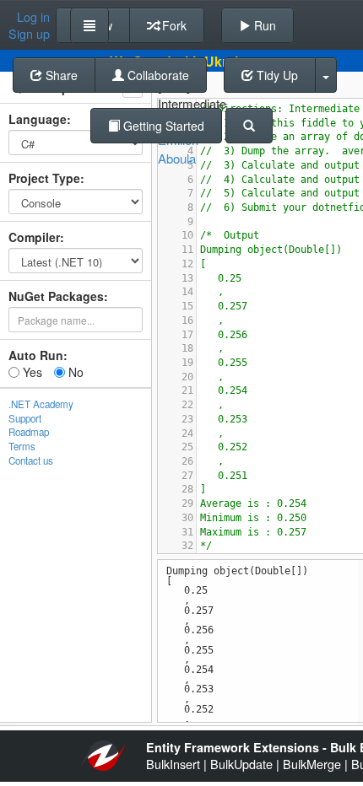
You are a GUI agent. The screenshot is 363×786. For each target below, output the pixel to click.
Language (37, 118)
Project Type (44, 178)
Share (60, 75)
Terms (21, 446)
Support (24, 418)
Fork (173, 25)
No (74, 371)
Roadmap (28, 432)
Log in (33, 16)
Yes (30, 371)
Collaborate (156, 75)
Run (263, 25)
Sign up (29, 33)
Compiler (34, 237)
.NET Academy (40, 404)
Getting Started (162, 125)
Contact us (30, 460)
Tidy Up (275, 75)
